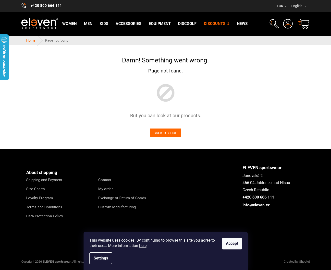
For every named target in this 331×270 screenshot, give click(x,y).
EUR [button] (280, 6)
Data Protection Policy (44, 216)
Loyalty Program (39, 198)
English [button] (297, 6)
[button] (273, 24)
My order (105, 189)
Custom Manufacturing (117, 207)
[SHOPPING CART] (301, 23)
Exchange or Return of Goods (122, 198)
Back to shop (165, 133)
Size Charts (35, 189)
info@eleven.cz (256, 205)
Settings (101, 258)
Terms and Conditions (44, 207)
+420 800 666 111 (258, 197)
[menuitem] (69, 24)
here (143, 245)
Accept (232, 243)
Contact (104, 180)
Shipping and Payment (44, 180)
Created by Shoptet (297, 261)
